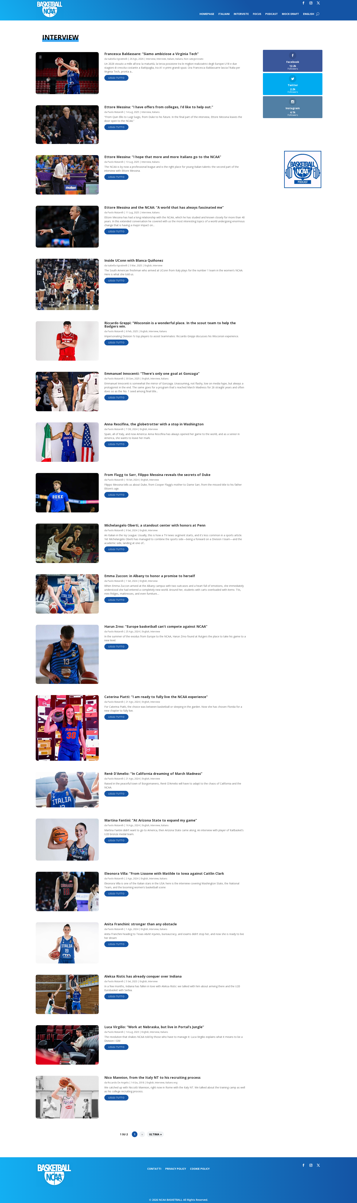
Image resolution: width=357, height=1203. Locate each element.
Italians (179, 58)
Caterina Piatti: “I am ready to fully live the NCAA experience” (156, 696)
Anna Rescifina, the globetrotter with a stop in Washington (154, 424)
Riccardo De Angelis (118, 1082)
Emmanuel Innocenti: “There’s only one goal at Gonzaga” (152, 373)
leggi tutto (116, 77)
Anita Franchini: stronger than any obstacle (140, 924)
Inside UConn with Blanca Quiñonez (133, 260)
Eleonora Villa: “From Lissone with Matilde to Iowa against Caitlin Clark (164, 873)
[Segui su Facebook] (303, 3)
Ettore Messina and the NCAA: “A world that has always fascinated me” (164, 207)
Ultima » (155, 1134)
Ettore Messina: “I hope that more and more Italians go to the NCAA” (162, 157)
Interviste (241, 14)
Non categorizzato (193, 58)
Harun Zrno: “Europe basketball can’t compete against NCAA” (155, 626)
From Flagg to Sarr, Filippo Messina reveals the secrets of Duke (157, 474)
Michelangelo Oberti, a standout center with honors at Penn (154, 525)
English (308, 14)
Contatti (154, 1168)
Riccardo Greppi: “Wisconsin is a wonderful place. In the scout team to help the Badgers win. (170, 324)
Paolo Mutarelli (115, 112)
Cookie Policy (200, 1168)
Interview (150, 58)
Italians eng (171, 1082)
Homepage (207, 14)
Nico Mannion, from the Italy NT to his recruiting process (152, 1077)
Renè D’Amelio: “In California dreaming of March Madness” (153, 773)
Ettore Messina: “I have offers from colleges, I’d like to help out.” (158, 107)
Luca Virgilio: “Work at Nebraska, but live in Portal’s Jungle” (154, 1027)
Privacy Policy (175, 1168)
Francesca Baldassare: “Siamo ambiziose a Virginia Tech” (151, 54)
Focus (257, 14)
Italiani (224, 14)
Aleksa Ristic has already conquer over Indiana (143, 976)
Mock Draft (290, 14)
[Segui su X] (318, 3)
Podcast (271, 14)
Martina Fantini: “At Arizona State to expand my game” (150, 820)
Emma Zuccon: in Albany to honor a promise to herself (149, 576)
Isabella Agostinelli (117, 58)
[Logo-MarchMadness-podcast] (302, 187)
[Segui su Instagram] (311, 3)
